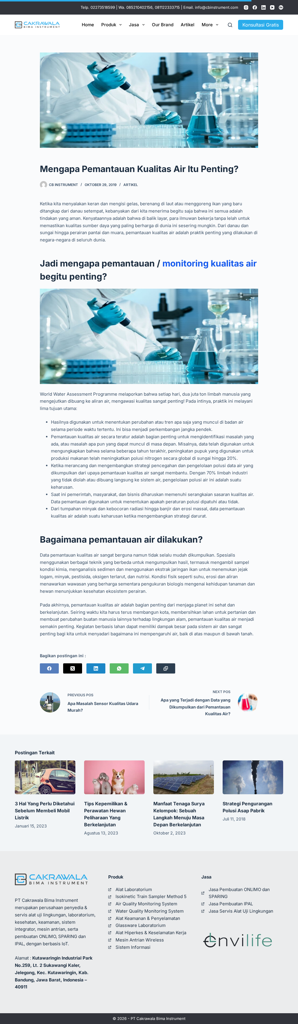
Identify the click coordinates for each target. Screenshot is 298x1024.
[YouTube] (272, 7)
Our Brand (162, 24)
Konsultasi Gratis (260, 25)
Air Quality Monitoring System (146, 903)
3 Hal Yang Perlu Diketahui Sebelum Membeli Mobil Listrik (44, 810)
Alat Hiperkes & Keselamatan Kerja (151, 932)
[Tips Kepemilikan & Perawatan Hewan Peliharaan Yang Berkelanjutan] (114, 777)
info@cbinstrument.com (216, 7)
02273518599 (103, 7)
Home (88, 24)
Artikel (187, 24)
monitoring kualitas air (209, 263)
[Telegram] (142, 668)
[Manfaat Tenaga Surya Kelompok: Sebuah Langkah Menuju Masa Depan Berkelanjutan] (183, 777)
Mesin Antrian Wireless (140, 940)
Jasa (134, 24)
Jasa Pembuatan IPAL (231, 903)
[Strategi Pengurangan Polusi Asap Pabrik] (253, 777)
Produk (108, 24)
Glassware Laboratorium (141, 925)
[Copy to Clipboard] (165, 668)
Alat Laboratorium (134, 889)
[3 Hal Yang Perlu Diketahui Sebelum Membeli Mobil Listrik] (45, 777)
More (207, 24)
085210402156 (139, 7)
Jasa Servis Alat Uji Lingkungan (241, 911)
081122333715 (167, 7)
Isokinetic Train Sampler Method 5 (151, 896)
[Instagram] (246, 7)
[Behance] (281, 7)
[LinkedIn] (263, 7)
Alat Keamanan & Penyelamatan (148, 918)
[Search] (230, 25)
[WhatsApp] (119, 668)
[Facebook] (255, 7)
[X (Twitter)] (72, 668)
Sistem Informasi (133, 947)
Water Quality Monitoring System (150, 911)
